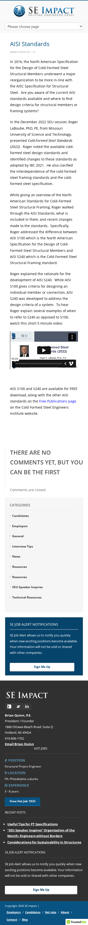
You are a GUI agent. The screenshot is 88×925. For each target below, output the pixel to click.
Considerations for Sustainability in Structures (44, 842)
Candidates (20, 516)
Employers (20, 526)
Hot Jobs (50, 912)
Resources (19, 567)
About (65, 912)
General (18, 536)
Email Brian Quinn (19, 744)
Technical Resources (27, 597)
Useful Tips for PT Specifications (32, 824)
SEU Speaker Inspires (27, 587)
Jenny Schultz (20, 52)
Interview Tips (22, 546)
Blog (25, 919)
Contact (12, 919)
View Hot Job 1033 (22, 801)
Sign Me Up (42, 667)
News (16, 556)
